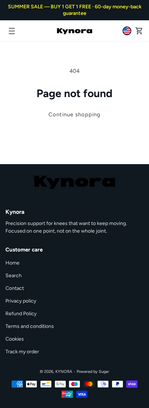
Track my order (22, 352)
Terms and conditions (29, 326)
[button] (11, 31)
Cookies (14, 339)
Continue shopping (74, 114)
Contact (14, 288)
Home (12, 263)
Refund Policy (21, 314)
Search (13, 275)
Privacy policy (20, 301)
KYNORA (63, 371)
